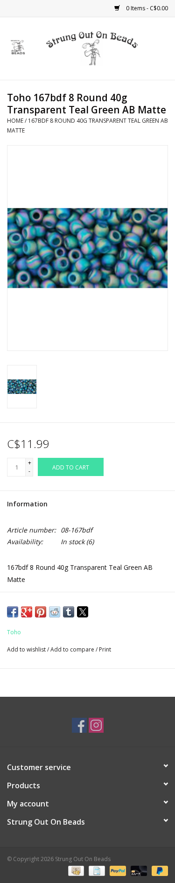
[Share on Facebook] (12, 611)
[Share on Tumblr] (68, 611)
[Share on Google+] (26, 611)
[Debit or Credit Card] (137, 870)
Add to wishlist (27, 649)
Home (15, 121)
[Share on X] (82, 611)
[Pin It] (40, 611)
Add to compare (73, 649)
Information (27, 503)
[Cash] (75, 870)
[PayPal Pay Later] (158, 870)
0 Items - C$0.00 (146, 8)
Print (105, 649)
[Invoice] (95, 870)
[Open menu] (18, 46)
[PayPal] (116, 870)
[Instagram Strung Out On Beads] (96, 725)
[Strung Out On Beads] (106, 47)
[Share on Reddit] (54, 611)
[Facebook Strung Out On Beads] (79, 725)
